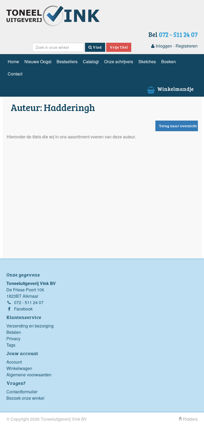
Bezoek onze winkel (25, 398)
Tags (10, 345)
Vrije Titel (119, 47)
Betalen (13, 332)
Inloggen (163, 46)
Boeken (168, 61)
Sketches (147, 61)
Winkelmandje (175, 88)
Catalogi (91, 61)
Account (14, 362)
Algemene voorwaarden (29, 375)
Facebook (23, 309)
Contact (15, 74)
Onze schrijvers (118, 61)
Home (13, 61)
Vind (97, 47)
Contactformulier (21, 392)
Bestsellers (67, 61)
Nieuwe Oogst (37, 61)
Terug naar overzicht (178, 125)
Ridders (190, 419)
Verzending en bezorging (30, 326)
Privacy (13, 338)
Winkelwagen (19, 368)
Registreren (187, 46)
